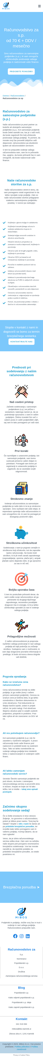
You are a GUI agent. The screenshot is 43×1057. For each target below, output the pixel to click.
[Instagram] (21, 936)
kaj (24, 789)
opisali (34, 789)
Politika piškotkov (22, 1047)
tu (22, 789)
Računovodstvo (17, 96)
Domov (6, 96)
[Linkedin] (28, 936)
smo (28, 789)
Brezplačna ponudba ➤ (21, 887)
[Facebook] (15, 936)
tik (21, 824)
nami (26, 824)
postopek (7, 792)
